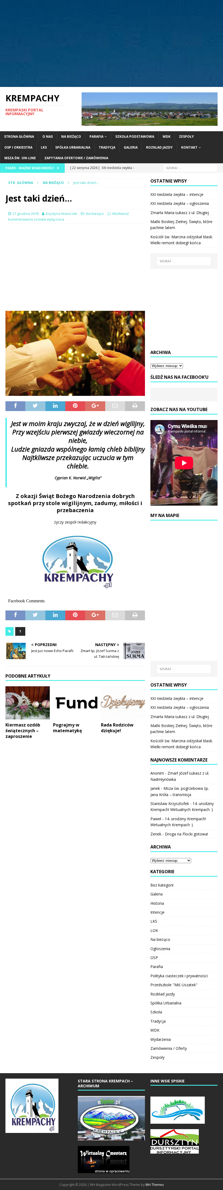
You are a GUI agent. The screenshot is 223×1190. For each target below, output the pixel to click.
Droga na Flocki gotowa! (186, 834)
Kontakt (189, 147)
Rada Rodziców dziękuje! (117, 728)
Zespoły (186, 136)
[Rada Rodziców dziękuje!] (123, 702)
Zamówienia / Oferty (168, 1048)
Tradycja (107, 147)
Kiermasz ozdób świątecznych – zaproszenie (22, 730)
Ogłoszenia (160, 948)
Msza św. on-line (20, 158)
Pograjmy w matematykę (67, 728)
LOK (154, 930)
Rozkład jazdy (159, 147)
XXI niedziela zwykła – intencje (176, 194)
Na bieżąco (71, 136)
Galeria (131, 147)
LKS (44, 147)
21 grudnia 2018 (25, 213)
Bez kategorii (162, 885)
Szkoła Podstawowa (134, 136)
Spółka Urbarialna (72, 147)
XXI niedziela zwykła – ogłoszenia (179, 203)
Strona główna (19, 136)
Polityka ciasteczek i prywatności (179, 975)
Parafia (96, 136)
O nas (47, 136)
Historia (157, 903)
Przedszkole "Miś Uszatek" (173, 984)
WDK (167, 136)
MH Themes (154, 1184)
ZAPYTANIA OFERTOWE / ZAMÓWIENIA (76, 158)
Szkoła (156, 1011)
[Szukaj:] (190, 167)
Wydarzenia (160, 1039)
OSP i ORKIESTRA (18, 147)
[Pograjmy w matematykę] (75, 702)
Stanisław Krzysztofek (169, 803)
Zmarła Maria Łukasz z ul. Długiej (179, 212)
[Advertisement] (111, 43)
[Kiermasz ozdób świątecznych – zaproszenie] (27, 702)
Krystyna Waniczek (61, 213)
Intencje (157, 912)
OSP (154, 957)
